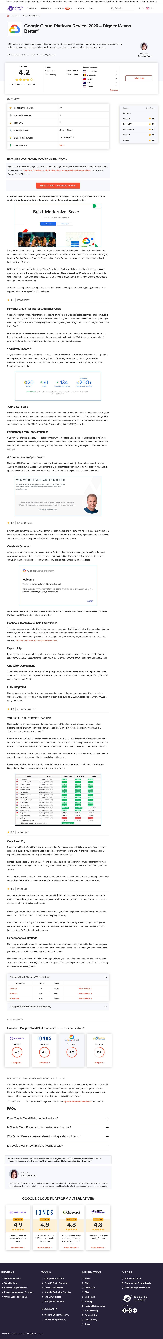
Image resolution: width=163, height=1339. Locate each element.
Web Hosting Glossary (55, 1319)
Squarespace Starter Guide (138, 1283)
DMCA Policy (91, 1320)
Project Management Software (18, 1292)
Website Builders (12, 1278)
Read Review (17, 1248)
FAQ (87, 1292)
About (88, 1278)
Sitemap (88, 1301)
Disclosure (90, 1297)
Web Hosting (10, 1283)
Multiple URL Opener (54, 1301)
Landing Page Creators (15, 1288)
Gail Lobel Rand (145, 56)
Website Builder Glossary (56, 1315)
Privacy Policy (91, 1311)
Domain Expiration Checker (57, 1292)
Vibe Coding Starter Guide (137, 1288)
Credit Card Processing (15, 1297)
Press (87, 1324)
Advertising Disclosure (148, 2)
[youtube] (135, 1310)
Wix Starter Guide (133, 1278)
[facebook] (124, 1310)
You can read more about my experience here (36, 640)
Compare (16, 1062)
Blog (87, 1283)
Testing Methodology (95, 1306)
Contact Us (90, 1288)
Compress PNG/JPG (54, 1278)
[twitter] (129, 1310)
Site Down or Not (52, 1297)
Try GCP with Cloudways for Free (58, 185)
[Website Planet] (8, 16)
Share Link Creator (53, 1288)
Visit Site (139, 78)
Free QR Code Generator (56, 1283)
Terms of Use (91, 1315)
